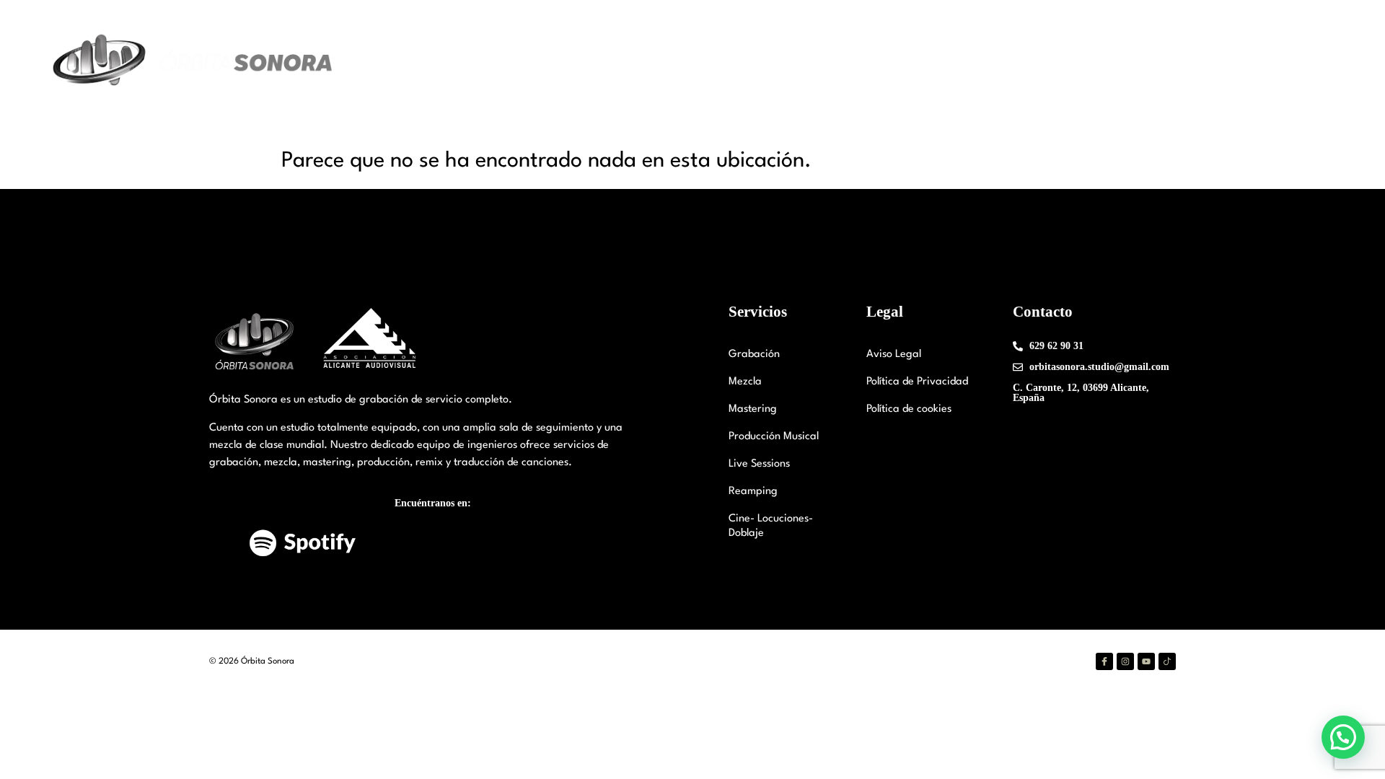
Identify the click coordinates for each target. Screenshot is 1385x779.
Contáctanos (1195, 61)
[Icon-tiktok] (1167, 661)
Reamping (753, 491)
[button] (1343, 737)
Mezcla (745, 382)
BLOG (1306, 61)
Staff (926, 61)
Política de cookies (908, 409)
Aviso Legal (893, 354)
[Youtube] (1146, 661)
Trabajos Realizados (1092, 61)
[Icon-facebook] (1104, 661)
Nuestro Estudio (836, 61)
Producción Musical (774, 436)
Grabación (754, 354)
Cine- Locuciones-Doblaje (771, 526)
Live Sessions (759, 464)
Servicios (983, 61)
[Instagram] (1125, 661)
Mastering (753, 409)
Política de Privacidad (917, 382)
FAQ (1259, 61)
